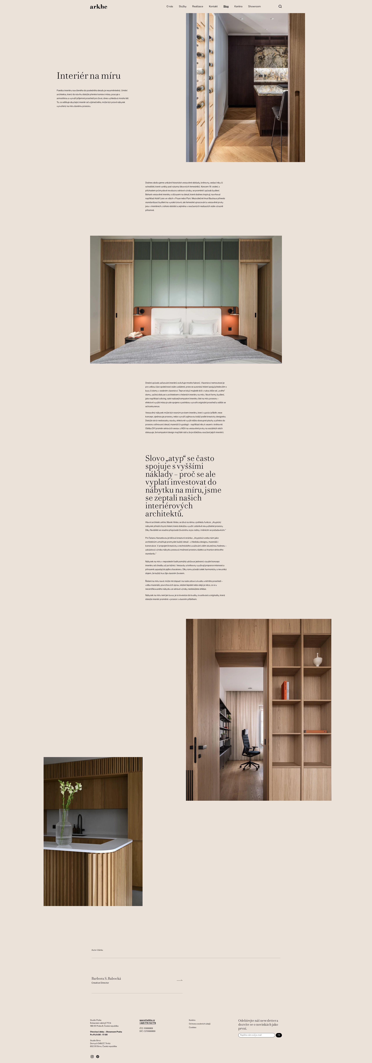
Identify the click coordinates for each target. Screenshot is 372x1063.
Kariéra (192, 1020)
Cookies (192, 1028)
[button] (280, 6)
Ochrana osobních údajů (200, 1024)
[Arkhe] (98, 6)
